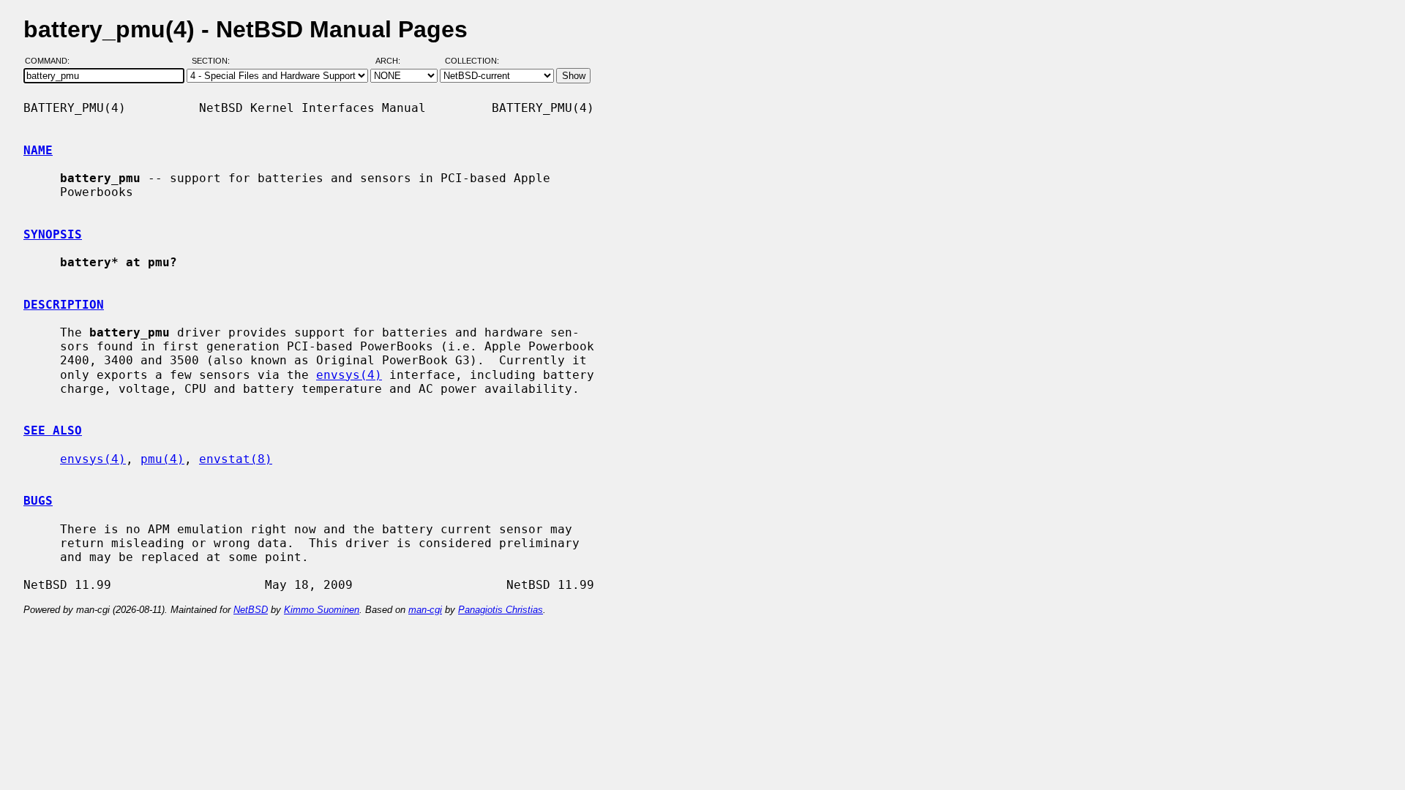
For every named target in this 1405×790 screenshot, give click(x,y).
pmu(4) (162, 459)
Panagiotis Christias (500, 609)
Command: (51, 60)
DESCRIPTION (63, 305)
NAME (38, 150)
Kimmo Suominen (321, 609)
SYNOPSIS (52, 234)
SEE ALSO (52, 430)
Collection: (472, 60)
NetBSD (250, 609)
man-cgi (425, 609)
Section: (214, 60)
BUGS (38, 501)
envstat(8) (235, 459)
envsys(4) (349, 375)
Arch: (394, 60)
